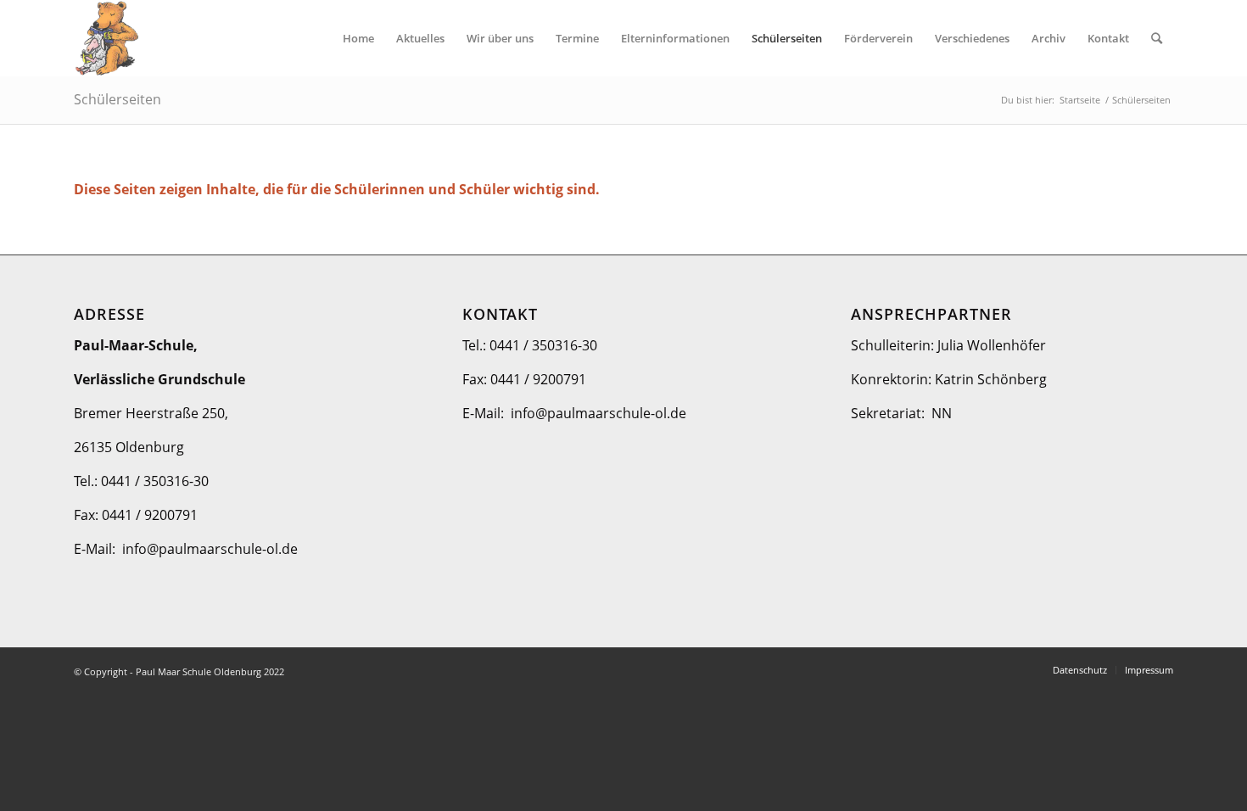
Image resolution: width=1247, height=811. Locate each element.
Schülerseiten (117, 99)
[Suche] (1156, 38)
